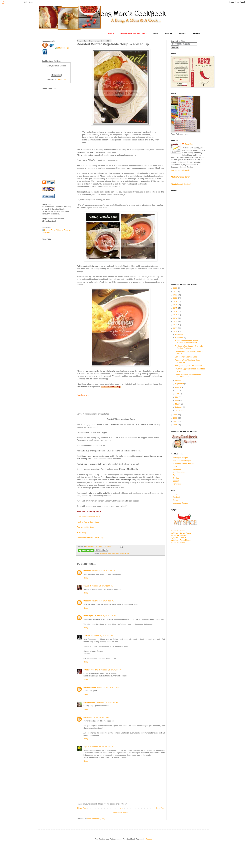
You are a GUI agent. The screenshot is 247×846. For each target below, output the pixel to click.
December (179, 335)
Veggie (126, 553)
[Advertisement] (53, 132)
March (178, 404)
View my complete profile (180, 170)
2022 (175, 292)
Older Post (160, 808)
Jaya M (86, 747)
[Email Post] (121, 546)
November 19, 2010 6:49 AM (107, 702)
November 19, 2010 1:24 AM (108, 687)
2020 (175, 298)
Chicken (176, 478)
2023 (175, 288)
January (178, 411)
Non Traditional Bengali (182, 461)
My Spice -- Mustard (178, 538)
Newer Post (81, 808)
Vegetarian (177, 469)
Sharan (86, 586)
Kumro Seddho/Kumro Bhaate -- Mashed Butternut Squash (187, 342)
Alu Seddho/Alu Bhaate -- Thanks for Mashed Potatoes (189, 347)
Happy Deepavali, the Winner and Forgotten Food (188, 375)
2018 (175, 305)
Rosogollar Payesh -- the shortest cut (189, 366)
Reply (85, 578)
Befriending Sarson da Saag (186, 357)
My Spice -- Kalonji (178, 543)
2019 (175, 302)
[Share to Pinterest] (106, 550)
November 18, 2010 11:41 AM (103, 571)
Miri (84, 717)
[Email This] (95, 550)
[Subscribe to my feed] (45, 48)
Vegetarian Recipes (180, 503)
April (177, 401)
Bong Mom (189, 144)
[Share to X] (101, 550)
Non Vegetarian (179, 472)
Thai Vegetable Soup (85, 527)
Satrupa (86, 636)
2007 (175, 422)
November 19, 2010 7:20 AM (98, 717)
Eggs (175, 466)
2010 (175, 332)
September (179, 384)
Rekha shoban (89, 702)
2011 (175, 328)
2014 (175, 318)
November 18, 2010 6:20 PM (102, 636)
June (177, 394)
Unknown (87, 571)
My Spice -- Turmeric (179, 535)
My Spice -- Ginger (178, 531)
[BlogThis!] (98, 550)
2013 (175, 322)
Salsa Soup (81, 532)
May (177, 397)
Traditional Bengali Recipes (183, 464)
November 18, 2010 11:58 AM (101, 586)
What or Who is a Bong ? (180, 177)
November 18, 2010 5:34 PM (105, 616)
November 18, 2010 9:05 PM (110, 670)
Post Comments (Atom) (96, 819)
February (179, 407)
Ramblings (177, 484)
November (179, 338)
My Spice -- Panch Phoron (181, 540)
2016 (175, 312)
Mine (109, 553)
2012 (175, 325)
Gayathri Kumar (89, 687)
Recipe (175, 500)
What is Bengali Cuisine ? (181, 184)
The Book (176, 497)
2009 (175, 415)
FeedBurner (61, 79)
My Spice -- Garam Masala (181, 533)
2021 (175, 295)
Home (121, 808)
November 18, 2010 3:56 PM (103, 601)
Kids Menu (103, 553)
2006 (175, 425)
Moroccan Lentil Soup (110, 387)
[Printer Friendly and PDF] (86, 551)
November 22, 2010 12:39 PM (101, 747)
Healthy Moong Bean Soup (88, 522)
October (178, 381)
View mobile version (121, 813)
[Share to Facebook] (103, 550)
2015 (175, 315)
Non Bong (115, 553)
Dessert (176, 481)
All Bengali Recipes (180, 458)
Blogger (149, 839)
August (178, 387)
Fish (174, 475)
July (177, 391)
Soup (122, 553)
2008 (175, 418)
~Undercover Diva (90, 670)
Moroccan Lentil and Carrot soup (90, 538)
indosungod (88, 616)
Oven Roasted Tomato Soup (88, 517)
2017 (175, 308)
